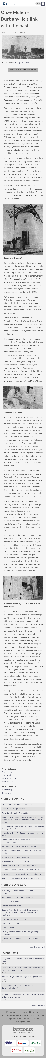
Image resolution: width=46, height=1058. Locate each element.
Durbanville (6, 793)
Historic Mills (7, 775)
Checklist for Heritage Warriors (13, 809)
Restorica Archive (9, 778)
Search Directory (36, 947)
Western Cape (8, 790)
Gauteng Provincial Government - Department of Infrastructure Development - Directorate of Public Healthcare (21, 912)
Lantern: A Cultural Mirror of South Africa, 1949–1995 (22, 870)
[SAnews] (16, 1050)
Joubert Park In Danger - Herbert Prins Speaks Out (20, 866)
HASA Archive (7, 781)
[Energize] (29, 1050)
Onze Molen (7, 772)
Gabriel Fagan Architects (11, 901)
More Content (37, 1005)
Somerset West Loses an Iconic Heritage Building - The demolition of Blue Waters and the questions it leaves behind (22, 819)
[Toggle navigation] (43, 4)
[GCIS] (36, 1043)
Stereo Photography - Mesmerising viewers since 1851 (22, 874)
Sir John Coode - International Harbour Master (19, 846)
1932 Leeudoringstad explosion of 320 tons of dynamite (22, 878)
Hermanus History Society (11, 906)
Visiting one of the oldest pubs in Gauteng (17, 804)
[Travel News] (23, 1043)
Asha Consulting (8, 927)
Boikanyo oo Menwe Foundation (14, 919)
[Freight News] (10, 1043)
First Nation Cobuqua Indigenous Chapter (17, 897)
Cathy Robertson (22, 62)
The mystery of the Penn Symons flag (16, 857)
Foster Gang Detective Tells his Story (15, 813)
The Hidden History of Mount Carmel (15, 861)
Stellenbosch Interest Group (12, 923)
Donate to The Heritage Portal (23, 69)
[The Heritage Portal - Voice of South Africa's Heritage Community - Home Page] (10, 3)
